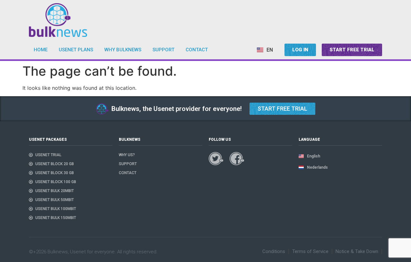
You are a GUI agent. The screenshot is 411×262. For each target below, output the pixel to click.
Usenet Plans (76, 50)
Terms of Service (310, 251)
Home (41, 50)
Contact (197, 50)
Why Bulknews (122, 50)
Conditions (273, 251)
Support (163, 50)
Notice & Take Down (357, 251)
